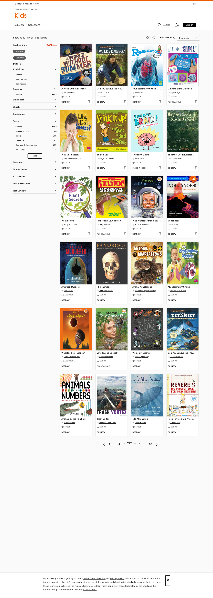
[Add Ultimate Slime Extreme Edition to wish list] (195, 102)
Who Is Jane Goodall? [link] (107, 353)
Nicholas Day (69, 92)
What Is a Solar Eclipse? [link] (73, 353)
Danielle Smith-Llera (107, 423)
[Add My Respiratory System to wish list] (195, 300)
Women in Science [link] (141, 353)
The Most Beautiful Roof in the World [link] (181, 155)
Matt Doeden (104, 92)
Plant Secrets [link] (67, 221)
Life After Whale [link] (140, 419)
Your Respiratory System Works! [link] (145, 89)
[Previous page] (104, 444)
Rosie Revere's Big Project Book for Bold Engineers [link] (181, 419)
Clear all (51, 45)
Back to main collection (28, 4)
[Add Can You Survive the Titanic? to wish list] (195, 366)
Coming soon (21, 84)
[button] (164, 25)
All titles (19, 75)
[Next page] (157, 444)
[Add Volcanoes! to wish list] (195, 234)
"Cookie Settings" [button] (83, 586)
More (35, 156)
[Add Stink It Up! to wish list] (124, 168)
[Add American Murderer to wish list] (89, 300)
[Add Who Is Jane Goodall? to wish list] (124, 366)
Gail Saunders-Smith (72, 158)
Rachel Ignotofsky (142, 357)
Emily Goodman (70, 224)
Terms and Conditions (94, 578)
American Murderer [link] (70, 287)
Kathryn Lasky (176, 158)
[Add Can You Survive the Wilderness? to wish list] (124, 102)
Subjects (19, 25)
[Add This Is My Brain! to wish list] (160, 168)
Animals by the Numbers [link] (73, 419)
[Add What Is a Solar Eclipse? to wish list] (89, 366)
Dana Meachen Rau (72, 357)
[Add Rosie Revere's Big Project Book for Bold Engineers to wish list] (195, 432)
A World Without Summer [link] (73, 89)
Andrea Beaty (175, 423)
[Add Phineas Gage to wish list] (124, 300)
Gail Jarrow (68, 291)
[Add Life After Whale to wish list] (160, 432)
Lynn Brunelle (140, 423)
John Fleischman (106, 291)
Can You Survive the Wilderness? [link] (110, 89)
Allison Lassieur (176, 357)
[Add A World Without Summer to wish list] (89, 102)
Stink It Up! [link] (102, 155)
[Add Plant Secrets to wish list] (89, 234)
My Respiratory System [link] (179, 287)
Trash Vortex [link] (103, 419)
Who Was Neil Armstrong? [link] (145, 221)
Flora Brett (139, 92)
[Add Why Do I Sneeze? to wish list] (89, 168)
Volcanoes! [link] (173, 221)
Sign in (189, 25)
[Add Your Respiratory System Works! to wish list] (160, 102)
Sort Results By (167, 37)
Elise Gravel (139, 158)
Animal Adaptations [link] (142, 287)
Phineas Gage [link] (104, 287)
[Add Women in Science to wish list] (160, 366)
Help (194, 4)
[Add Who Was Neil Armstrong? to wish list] (160, 234)
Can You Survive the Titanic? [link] (181, 353)
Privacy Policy (117, 578)
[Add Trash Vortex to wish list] (124, 432)
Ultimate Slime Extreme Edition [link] (181, 89)
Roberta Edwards (142, 224)
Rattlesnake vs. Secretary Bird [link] (110, 221)
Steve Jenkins (69, 423)
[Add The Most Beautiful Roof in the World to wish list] (195, 168)
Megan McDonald (106, 158)
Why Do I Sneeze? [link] (70, 155)
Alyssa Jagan (175, 92)
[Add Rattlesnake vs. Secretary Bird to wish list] (124, 234)
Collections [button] (34, 25)
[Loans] (177, 25)
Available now (21, 79)
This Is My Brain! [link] (140, 155)
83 (150, 444)
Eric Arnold (174, 224)
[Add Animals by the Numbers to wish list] (89, 432)
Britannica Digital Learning (145, 291)
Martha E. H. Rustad (178, 291)
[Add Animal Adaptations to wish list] (160, 300)
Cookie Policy (90, 589)
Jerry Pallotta (104, 224)
